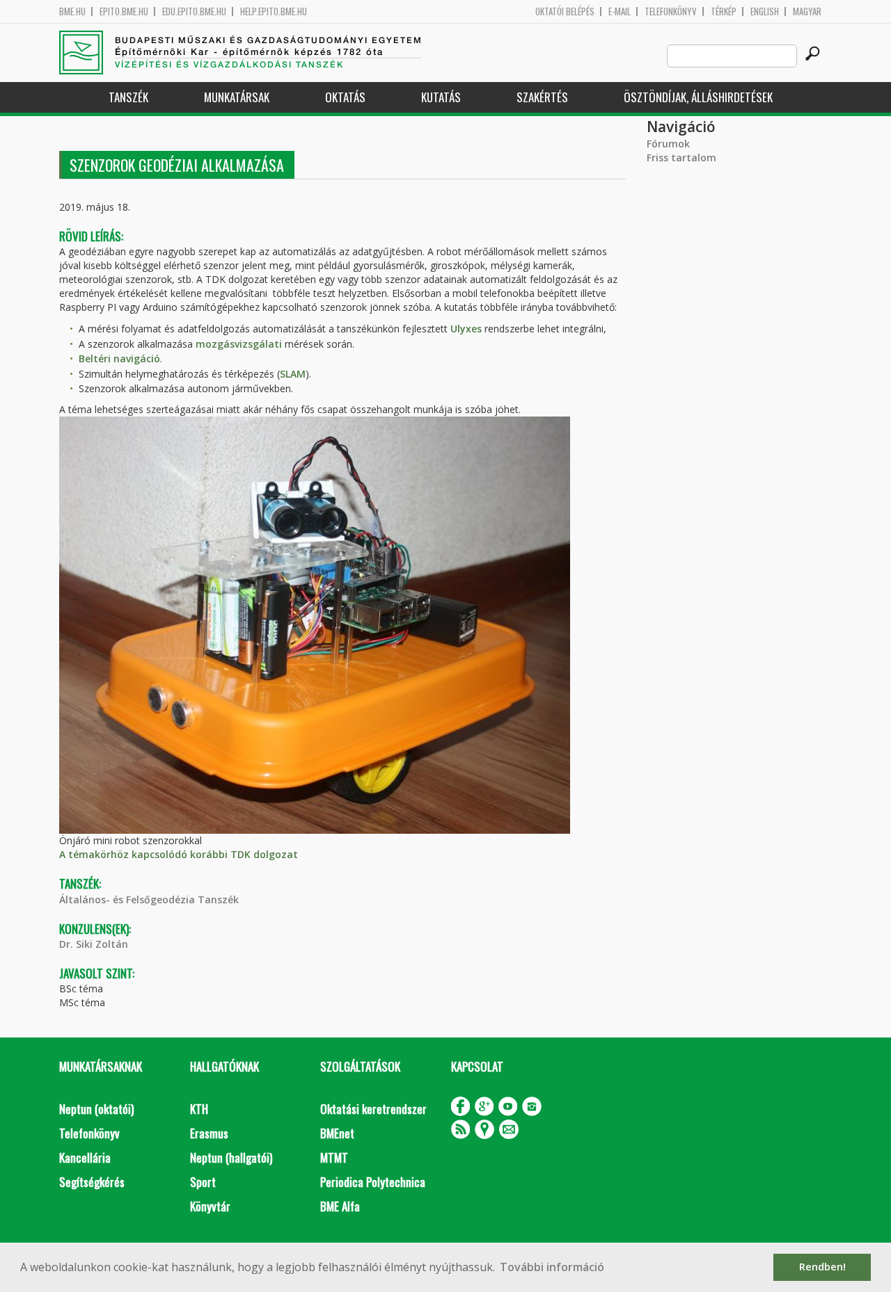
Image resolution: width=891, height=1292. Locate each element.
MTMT (334, 1157)
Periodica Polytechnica (372, 1181)
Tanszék (128, 97)
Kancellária (85, 1157)
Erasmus (209, 1133)
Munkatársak (236, 97)
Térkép (723, 11)
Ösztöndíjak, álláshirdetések (698, 97)
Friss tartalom (681, 157)
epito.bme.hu (124, 11)
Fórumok (668, 143)
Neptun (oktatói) (96, 1108)
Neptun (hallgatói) (231, 1157)
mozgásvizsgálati (239, 343)
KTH (199, 1108)
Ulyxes (466, 328)
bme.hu (72, 11)
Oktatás (345, 97)
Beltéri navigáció (119, 358)
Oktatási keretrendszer (373, 1108)
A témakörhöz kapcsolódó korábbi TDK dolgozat (178, 854)
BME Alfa (340, 1206)
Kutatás (441, 97)
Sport (203, 1181)
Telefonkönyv (671, 11)
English (764, 11)
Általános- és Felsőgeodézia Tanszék (149, 899)
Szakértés (542, 97)
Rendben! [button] (822, 1266)
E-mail (619, 11)
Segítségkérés (92, 1181)
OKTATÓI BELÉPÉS (564, 11)
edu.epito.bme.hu (194, 11)
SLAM (293, 373)
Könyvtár (210, 1206)
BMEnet (337, 1133)
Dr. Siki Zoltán (93, 944)
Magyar (807, 11)
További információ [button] (552, 1267)
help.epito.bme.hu (273, 11)
